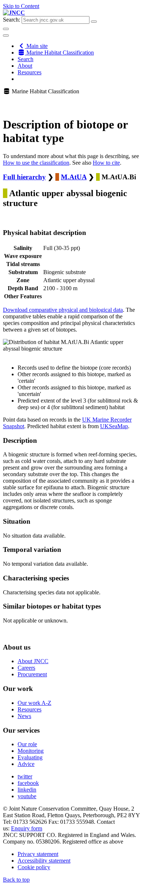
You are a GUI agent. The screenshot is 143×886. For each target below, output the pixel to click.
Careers (26, 668)
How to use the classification (36, 163)
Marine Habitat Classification (59, 52)
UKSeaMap (114, 426)
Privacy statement (38, 854)
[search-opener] (6, 29)
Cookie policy (34, 867)
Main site (36, 46)
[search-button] (94, 21)
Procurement (32, 674)
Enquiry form (26, 828)
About (25, 66)
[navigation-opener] (6, 35)
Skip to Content (21, 6)
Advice (26, 764)
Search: (11, 19)
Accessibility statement (44, 860)
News (24, 716)
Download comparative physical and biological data (63, 310)
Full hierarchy (24, 177)
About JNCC (33, 661)
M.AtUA (74, 177)
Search (25, 59)
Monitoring (31, 751)
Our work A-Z (34, 703)
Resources (29, 72)
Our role (27, 744)
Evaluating (30, 757)
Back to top (16, 879)
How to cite (106, 163)
